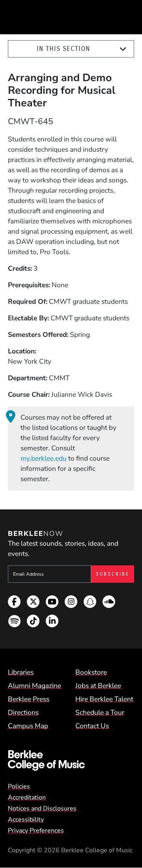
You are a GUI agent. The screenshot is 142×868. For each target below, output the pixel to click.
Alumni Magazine (34, 685)
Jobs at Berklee (98, 685)
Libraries (21, 672)
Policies (19, 786)
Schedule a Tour (99, 712)
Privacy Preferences (36, 830)
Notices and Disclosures (42, 808)
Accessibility (26, 819)
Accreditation (27, 797)
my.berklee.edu (44, 458)
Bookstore (91, 672)
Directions (23, 712)
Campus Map (28, 725)
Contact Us (92, 725)
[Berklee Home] (71, 760)
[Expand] (123, 49)
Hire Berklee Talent (104, 699)
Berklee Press (28, 699)
